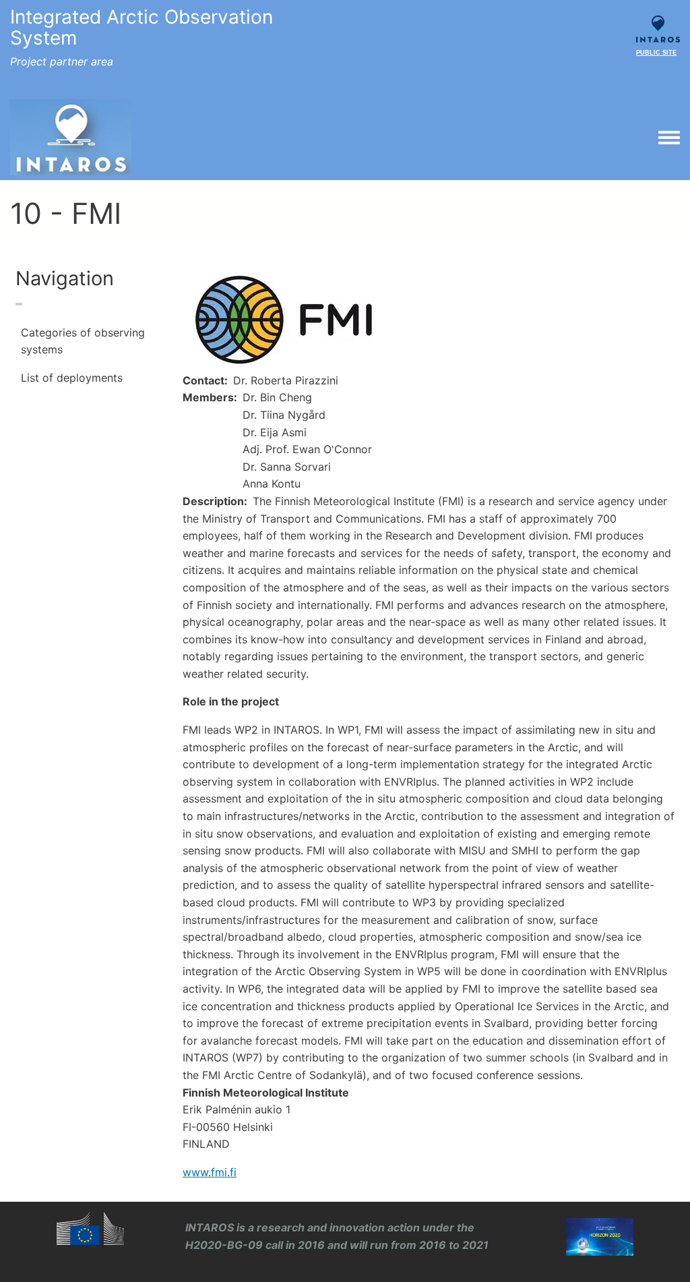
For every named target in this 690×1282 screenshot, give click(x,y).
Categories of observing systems (83, 341)
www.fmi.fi (210, 1172)
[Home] (70, 137)
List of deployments (72, 377)
